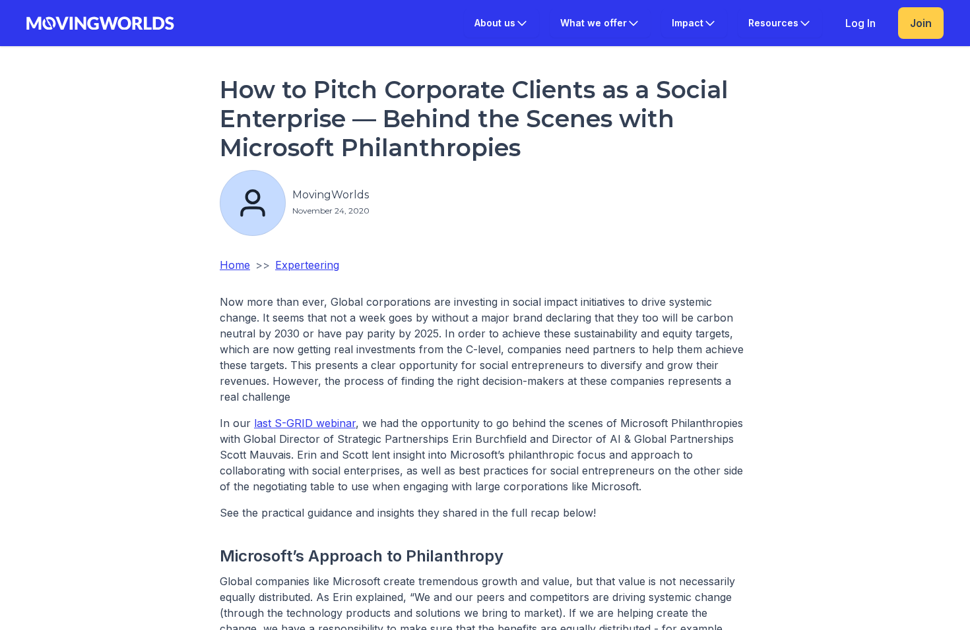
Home (235, 265)
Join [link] (921, 23)
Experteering (307, 265)
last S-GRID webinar (305, 423)
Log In (860, 23)
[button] (501, 23)
